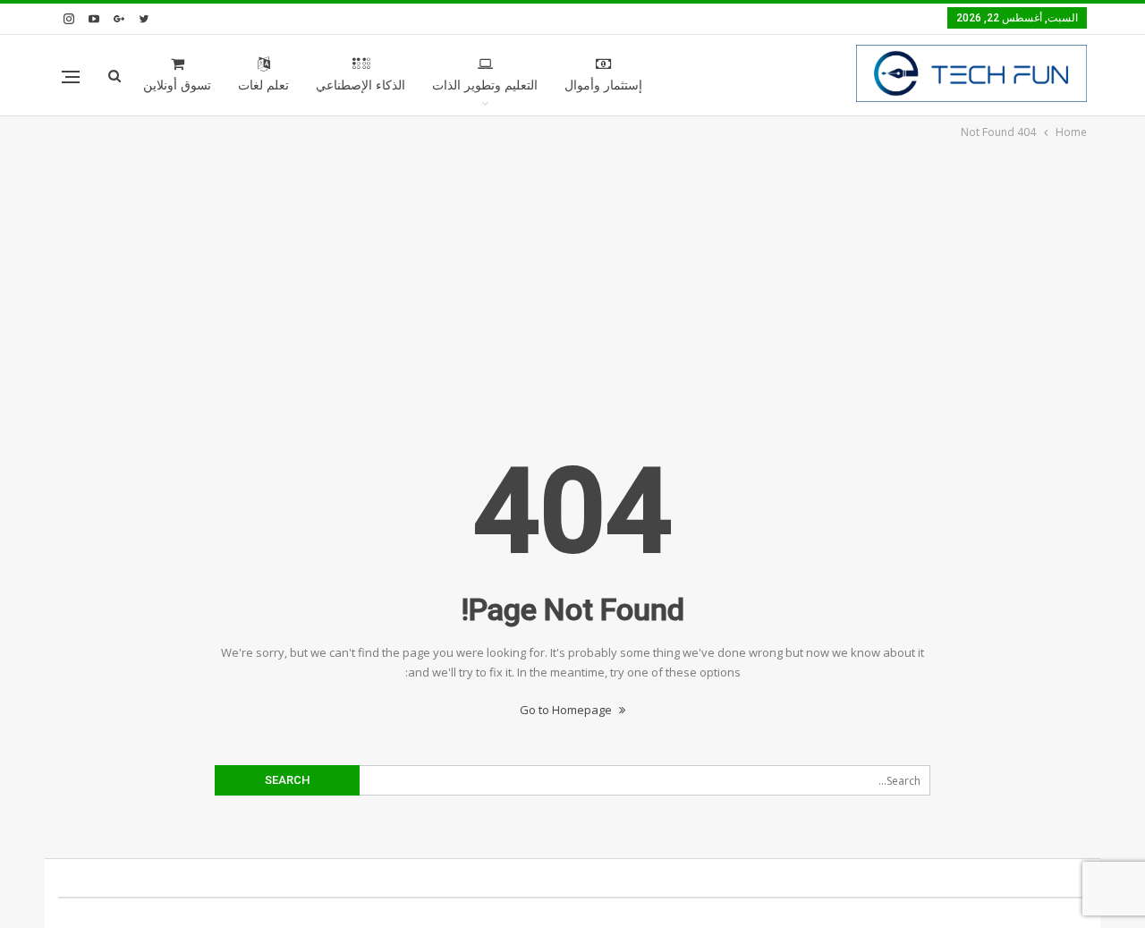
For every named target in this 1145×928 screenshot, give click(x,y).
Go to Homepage (567, 710)
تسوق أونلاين (177, 85)
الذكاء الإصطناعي (360, 85)
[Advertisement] (572, 276)
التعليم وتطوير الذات (485, 85)
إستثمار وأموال (603, 85)
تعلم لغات (263, 85)
